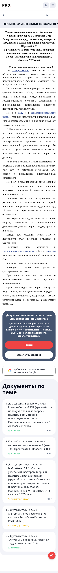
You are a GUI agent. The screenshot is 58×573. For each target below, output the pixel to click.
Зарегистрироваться (29, 354)
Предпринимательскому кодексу (19, 251)
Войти (29, 344)
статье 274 (50, 251)
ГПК (20, 112)
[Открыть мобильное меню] (53, 5)
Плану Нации (21, 70)
